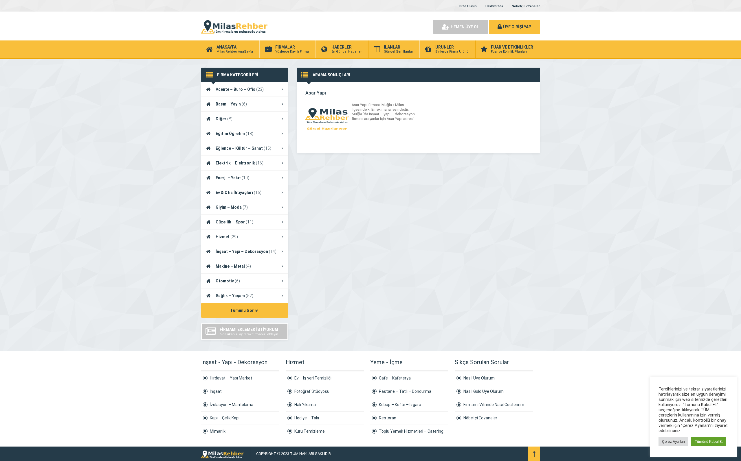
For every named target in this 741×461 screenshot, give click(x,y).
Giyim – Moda (232, 207)
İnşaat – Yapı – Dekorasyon (246, 251)
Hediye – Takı (306, 418)
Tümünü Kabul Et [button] (709, 441)
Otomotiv (228, 281)
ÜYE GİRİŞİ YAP (517, 27)
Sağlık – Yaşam (234, 295)
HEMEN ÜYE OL (465, 27)
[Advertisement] (362, 26)
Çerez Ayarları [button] (673, 441)
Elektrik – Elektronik (239, 163)
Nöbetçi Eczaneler (526, 6)
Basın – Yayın (231, 104)
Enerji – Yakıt (232, 177)
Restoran (387, 418)
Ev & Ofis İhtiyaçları (238, 192)
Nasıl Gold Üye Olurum (483, 391)
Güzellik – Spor (234, 222)
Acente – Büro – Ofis (240, 89)
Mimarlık (217, 431)
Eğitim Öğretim (234, 133)
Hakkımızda (494, 6)
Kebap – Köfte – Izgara (400, 404)
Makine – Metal (233, 266)
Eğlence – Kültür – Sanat (243, 148)
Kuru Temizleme (309, 431)
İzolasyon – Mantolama (231, 404)
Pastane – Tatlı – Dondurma (405, 391)
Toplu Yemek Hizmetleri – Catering (411, 431)
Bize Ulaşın (468, 6)
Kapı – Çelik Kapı (224, 418)
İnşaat (216, 391)
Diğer (224, 118)
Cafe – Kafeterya (395, 378)
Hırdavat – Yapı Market (231, 378)
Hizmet (227, 236)
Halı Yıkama (305, 404)
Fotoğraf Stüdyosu (311, 391)
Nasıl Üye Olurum (479, 378)
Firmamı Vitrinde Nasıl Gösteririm (493, 404)
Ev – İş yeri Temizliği (312, 378)
